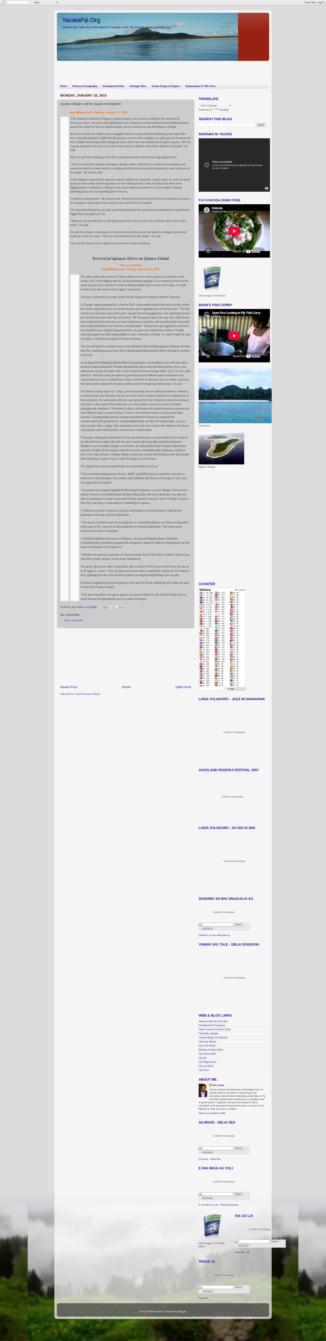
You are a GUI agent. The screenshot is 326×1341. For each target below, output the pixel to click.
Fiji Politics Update (208, 1033)
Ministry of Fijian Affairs (211, 1049)
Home (63, 86)
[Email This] (110, 607)
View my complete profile (212, 1113)
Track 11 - (204, 1298)
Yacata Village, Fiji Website (213, 1037)
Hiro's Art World (207, 1045)
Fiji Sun (203, 1058)
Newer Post (68, 687)
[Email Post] (104, 607)
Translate (224, 109)
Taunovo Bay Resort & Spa (213, 1021)
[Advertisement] (118, 69)
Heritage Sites (138, 86)
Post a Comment (74, 620)
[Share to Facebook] (120, 607)
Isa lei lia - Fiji (242, 1252)
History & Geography (84, 86)
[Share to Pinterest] (123, 607)
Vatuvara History (207, 1041)
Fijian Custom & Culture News (215, 1029)
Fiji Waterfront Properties (212, 1025)
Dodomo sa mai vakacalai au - (215, 935)
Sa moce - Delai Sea (210, 1159)
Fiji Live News (206, 1066)
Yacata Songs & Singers (165, 86)
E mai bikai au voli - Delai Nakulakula (218, 1205)
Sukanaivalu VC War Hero (200, 86)
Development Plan (113, 86)
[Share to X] (117, 607)
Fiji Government (207, 1054)
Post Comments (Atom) (87, 694)
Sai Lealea (78, 607)
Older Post (183, 687)
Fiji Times (204, 1070)
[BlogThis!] (114, 607)
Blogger (182, 1311)
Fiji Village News (207, 1062)
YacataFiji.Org (81, 19)
